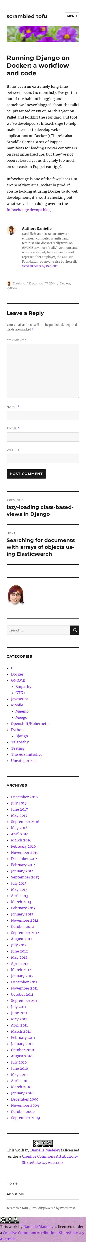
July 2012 (19, 945)
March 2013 (21, 902)
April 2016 (20, 834)
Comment (17, 340)
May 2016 (19, 828)
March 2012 (21, 969)
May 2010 (19, 1074)
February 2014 (23, 865)
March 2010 (21, 1087)
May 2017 (19, 815)
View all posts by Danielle (39, 266)
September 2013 (25, 877)
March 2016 (21, 840)
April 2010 (19, 1081)
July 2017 (18, 803)
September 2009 (25, 1118)
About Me (15, 1194)
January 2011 (22, 1043)
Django (21, 736)
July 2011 (18, 1006)
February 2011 (23, 1037)
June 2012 (19, 951)
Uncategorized (24, 760)
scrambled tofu (27, 16)
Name (13, 407)
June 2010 (19, 1068)
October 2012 (22, 926)
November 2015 (24, 852)
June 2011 (19, 1013)
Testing (17, 748)
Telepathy (20, 742)
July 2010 (19, 1062)
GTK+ (20, 693)
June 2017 (19, 809)
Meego (21, 717)
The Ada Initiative (26, 754)
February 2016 (23, 846)
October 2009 (23, 1111)
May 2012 (19, 957)
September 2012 (25, 932)
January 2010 (22, 1093)
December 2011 (24, 982)
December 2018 (24, 797)
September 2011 (25, 1000)
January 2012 (22, 976)
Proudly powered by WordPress (53, 1208)
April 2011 (19, 1025)
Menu (72, 16)
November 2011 (24, 988)
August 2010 (21, 1056)
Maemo (22, 711)
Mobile (17, 705)
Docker (65, 283)
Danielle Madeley (45, 1150)
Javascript (19, 699)
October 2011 (22, 994)
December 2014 (24, 858)
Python (12, 288)
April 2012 (19, 963)
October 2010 (22, 1050)
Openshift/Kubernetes (30, 723)
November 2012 (24, 920)
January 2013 (22, 914)
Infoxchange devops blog (29, 210)
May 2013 (19, 889)
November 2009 (25, 1105)
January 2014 (22, 871)
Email (13, 428)
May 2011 (19, 1019)
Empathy (23, 686)
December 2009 (25, 1099)
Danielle (19, 283)
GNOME (18, 680)
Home (12, 1183)
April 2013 (19, 895)
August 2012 (21, 939)
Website (14, 450)
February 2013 (23, 908)
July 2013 (18, 883)
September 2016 (25, 821)
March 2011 (21, 1031)
